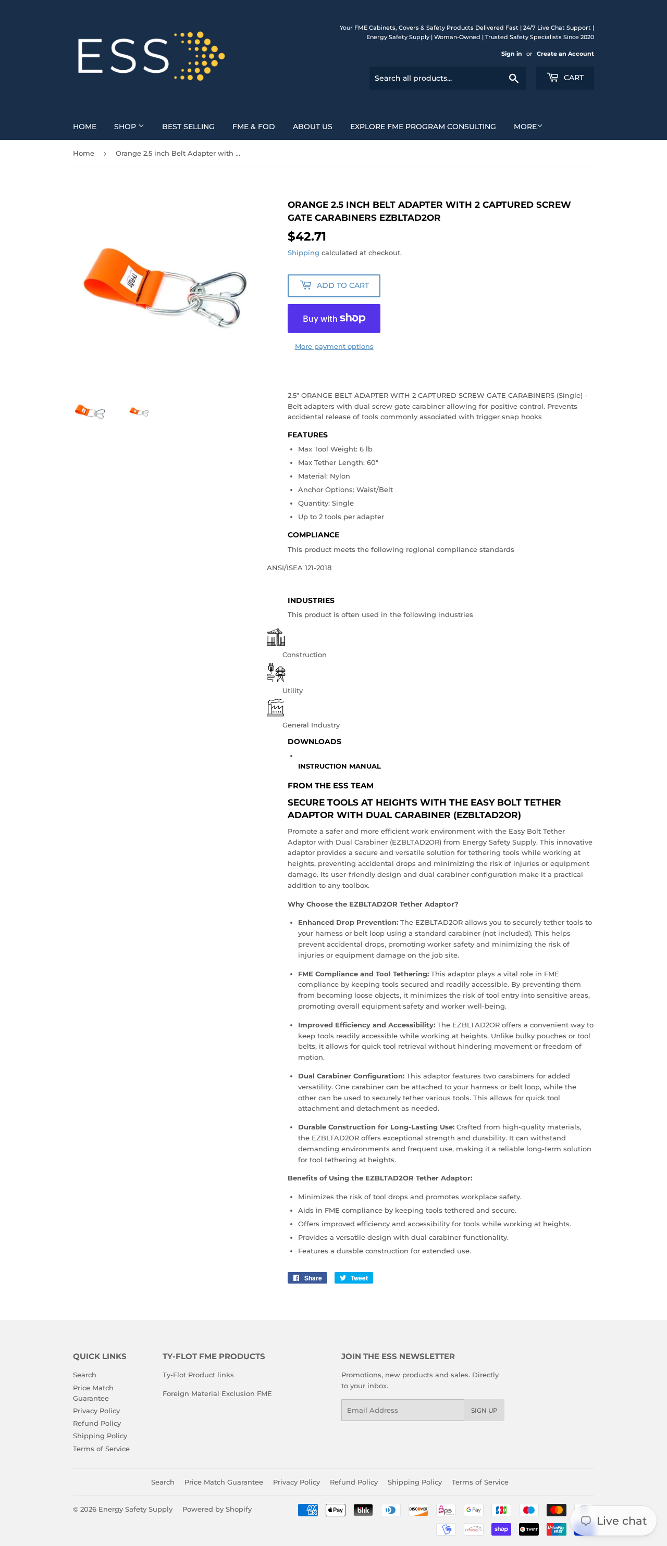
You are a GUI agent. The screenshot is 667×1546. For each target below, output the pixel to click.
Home (84, 126)
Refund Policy (97, 1423)
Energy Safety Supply (135, 1509)
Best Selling (188, 126)
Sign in (511, 53)
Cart (573, 77)
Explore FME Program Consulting (423, 126)
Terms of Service (101, 1448)
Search (84, 1375)
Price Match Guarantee (223, 1482)
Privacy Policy (96, 1410)
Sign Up (484, 1410)
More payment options (334, 346)
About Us (312, 126)
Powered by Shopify (217, 1509)
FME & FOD (253, 126)
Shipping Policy (100, 1435)
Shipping (303, 252)
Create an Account (565, 53)
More (525, 126)
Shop (126, 126)
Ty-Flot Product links (198, 1375)
